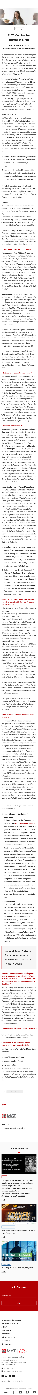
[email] (34, 1392)
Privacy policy (6, 1381)
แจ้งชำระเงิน (6, 1340)
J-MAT (4, 1327)
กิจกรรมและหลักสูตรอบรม (11, 1320)
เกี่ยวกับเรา (6, 1333)
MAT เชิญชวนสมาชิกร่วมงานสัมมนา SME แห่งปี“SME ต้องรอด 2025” (18, 1232)
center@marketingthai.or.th (13, 1371)
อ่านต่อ (4, 1200)
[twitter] (20, 1392)
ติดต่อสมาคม (7, 1344)
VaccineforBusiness (15, 1092)
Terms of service (18, 1381)
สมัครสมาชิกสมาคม (9, 1337)
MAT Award (6, 1330)
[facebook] (14, 1392)
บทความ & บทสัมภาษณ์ (10, 1323)
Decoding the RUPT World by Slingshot (17, 1267)
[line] (27, 1392)
